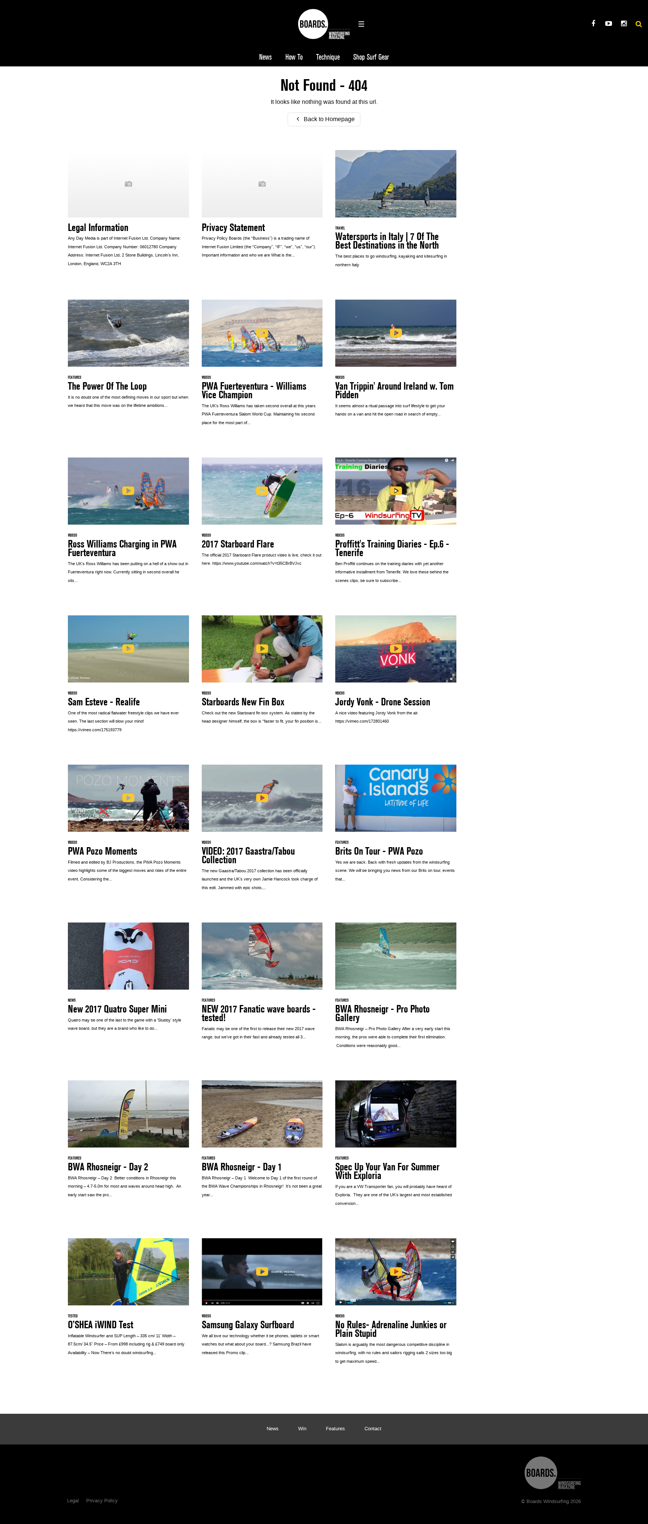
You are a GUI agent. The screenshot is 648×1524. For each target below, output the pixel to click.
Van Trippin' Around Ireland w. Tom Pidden (395, 362)
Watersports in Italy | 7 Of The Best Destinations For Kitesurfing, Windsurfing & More (395, 213)
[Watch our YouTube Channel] (608, 24)
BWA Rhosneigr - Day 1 (262, 1143)
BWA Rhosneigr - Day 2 (128, 1143)
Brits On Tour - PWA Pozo (395, 827)
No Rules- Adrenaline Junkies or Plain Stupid (395, 1305)
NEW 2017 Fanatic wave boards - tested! (262, 985)
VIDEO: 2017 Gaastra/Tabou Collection (262, 831)
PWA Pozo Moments (128, 827)
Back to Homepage (328, 120)
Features (335, 1429)
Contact (372, 1429)
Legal (73, 1501)
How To (294, 57)
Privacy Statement (262, 208)
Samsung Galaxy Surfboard (262, 1301)
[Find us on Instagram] (623, 24)
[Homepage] (553, 1470)
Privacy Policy (102, 1501)
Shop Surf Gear (371, 57)
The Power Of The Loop (128, 358)
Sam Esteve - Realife (128, 678)
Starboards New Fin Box (262, 673)
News (265, 57)
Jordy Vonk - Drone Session (395, 673)
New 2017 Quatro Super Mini (128, 981)
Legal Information (128, 212)
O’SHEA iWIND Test (128, 1301)
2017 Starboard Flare (262, 516)
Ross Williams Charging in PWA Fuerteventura (128, 524)
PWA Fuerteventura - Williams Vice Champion (262, 367)
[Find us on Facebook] (593, 24)
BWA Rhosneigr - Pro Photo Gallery (395, 989)
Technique (328, 57)
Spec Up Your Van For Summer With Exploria (395, 1147)
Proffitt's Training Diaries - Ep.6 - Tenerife (395, 524)
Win (302, 1429)
